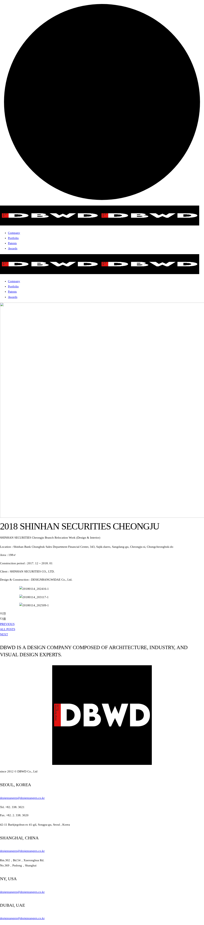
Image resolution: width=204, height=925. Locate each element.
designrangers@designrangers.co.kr (22, 798)
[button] (7, 624)
